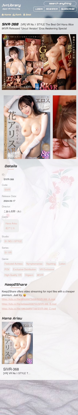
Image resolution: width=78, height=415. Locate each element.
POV (7, 269)
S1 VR (8, 252)
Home (7, 14)
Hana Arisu (12, 318)
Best (28, 14)
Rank (18, 14)
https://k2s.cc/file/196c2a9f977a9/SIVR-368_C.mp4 (29, 308)
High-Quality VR (13, 275)
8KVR (40, 275)
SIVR (7, 189)
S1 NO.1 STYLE (13, 241)
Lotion (62, 263)
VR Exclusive (47, 269)
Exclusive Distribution (24, 269)
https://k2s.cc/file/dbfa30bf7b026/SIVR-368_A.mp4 (28, 299)
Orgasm (29, 275)
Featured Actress (14, 263)
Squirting (51, 263)
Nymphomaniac (34, 263)
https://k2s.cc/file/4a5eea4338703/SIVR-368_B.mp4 (29, 303)
